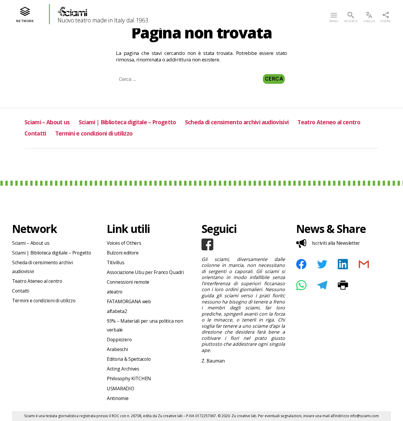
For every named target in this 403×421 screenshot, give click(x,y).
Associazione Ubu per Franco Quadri (145, 272)
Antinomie (118, 398)
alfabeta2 (117, 311)
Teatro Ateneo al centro (328, 122)
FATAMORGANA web (129, 301)
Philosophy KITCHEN (129, 378)
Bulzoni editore (123, 252)
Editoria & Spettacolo (128, 359)
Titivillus (115, 262)
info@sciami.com (364, 415)
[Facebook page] (243, 244)
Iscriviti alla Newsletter (336, 243)
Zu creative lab (170, 415)
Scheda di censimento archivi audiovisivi (237, 122)
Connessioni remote (128, 282)
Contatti (35, 133)
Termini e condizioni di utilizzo (94, 133)
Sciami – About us (47, 122)
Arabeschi (117, 349)
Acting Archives (123, 368)
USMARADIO (120, 388)
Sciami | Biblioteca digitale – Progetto (127, 122)
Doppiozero (119, 339)
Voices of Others (124, 243)
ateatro (114, 291)
